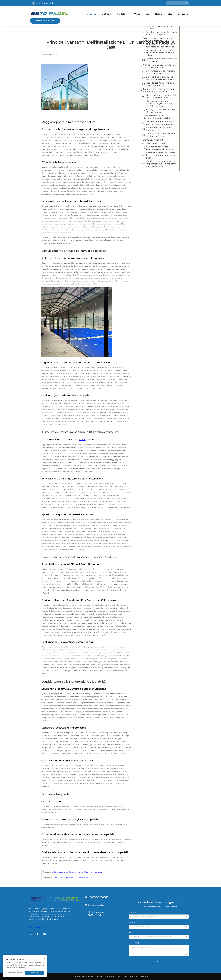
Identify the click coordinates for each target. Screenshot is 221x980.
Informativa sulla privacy (40, 927)
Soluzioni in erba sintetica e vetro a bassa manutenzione (160, 123)
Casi (148, 14)
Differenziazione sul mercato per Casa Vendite (160, 72)
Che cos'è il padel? (155, 143)
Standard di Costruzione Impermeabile (158, 128)
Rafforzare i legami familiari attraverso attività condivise (160, 45)
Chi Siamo (107, 14)
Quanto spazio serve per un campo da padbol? (73, 877)
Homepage (90, 14)
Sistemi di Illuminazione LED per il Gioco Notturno (161, 96)
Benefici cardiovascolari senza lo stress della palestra (161, 33)
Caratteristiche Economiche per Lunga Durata (160, 134)
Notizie (158, 14)
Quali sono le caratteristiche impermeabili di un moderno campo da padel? (161, 164)
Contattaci (183, 14)
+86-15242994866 (98, 897)
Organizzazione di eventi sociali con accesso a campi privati (160, 53)
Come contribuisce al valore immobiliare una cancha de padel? (160, 155)
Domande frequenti (153, 140)
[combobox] (134, 937)
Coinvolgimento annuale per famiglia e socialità (158, 39)
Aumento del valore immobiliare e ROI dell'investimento (160, 66)
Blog (170, 14)
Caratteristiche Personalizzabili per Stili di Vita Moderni (159, 90)
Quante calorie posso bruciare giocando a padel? (160, 148)
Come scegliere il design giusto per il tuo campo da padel (78, 872)
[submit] (186, 3)
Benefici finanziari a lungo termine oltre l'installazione (160, 78)
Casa (82, 439)
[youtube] (30, 934)
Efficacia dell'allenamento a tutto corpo (160, 27)
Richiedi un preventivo (45, 21)
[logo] (55, 898)
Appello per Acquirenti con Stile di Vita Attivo (160, 84)
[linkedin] (44, 934)
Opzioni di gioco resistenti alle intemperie (161, 60)
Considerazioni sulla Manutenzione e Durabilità (156, 117)
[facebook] (37, 934)
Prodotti (121, 14)
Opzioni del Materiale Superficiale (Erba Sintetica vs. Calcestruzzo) (160, 103)
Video (137, 14)
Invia (159, 961)
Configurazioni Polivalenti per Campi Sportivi (161, 110)
